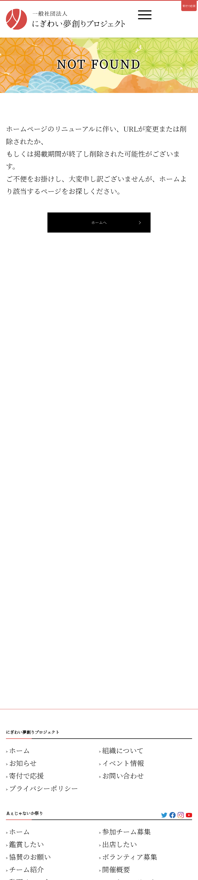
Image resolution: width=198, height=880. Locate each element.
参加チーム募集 (126, 831)
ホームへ (99, 222)
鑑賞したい (26, 844)
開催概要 (116, 869)
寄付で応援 (189, 6)
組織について (123, 750)
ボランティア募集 (129, 857)
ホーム (19, 750)
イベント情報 (123, 763)
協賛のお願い (30, 857)
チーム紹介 (26, 869)
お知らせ (23, 763)
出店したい (119, 844)
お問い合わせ (123, 776)
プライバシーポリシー (43, 788)
